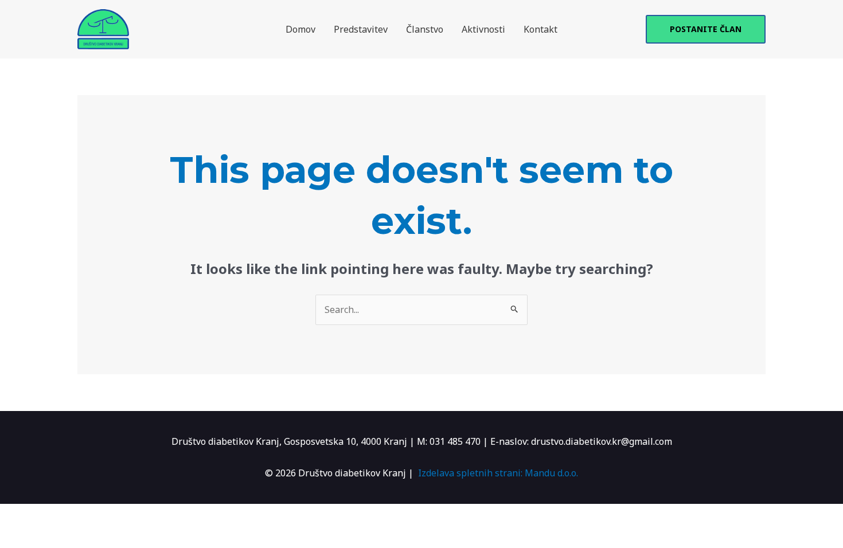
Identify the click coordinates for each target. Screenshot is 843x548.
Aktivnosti (483, 29)
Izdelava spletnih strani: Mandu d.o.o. (498, 473)
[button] (706, 29)
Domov (300, 29)
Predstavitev (361, 29)
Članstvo (424, 29)
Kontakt (540, 29)
